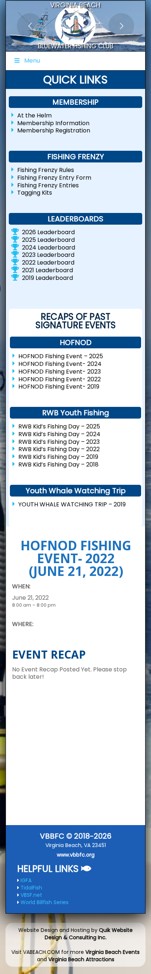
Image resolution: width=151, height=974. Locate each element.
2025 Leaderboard (48, 240)
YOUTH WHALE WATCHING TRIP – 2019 (72, 504)
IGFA (26, 880)
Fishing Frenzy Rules (45, 170)
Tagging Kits (34, 192)
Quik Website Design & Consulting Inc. (89, 933)
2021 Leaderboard (47, 270)
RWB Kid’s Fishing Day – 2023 (59, 441)
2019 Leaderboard (47, 277)
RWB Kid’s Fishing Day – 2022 (59, 449)
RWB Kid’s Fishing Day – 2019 (58, 457)
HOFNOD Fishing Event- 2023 (59, 371)
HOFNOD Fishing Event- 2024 (60, 364)
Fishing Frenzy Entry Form (54, 177)
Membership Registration (53, 130)
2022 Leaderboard (48, 262)
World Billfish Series (45, 902)
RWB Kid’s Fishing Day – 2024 (59, 434)
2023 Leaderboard (48, 255)
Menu (32, 60)
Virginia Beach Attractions (81, 959)
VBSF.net (31, 895)
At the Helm (34, 115)
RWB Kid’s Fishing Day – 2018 (58, 464)
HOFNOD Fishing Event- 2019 (58, 386)
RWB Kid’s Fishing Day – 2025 (59, 426)
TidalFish (31, 887)
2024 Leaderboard (48, 247)
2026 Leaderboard (48, 232)
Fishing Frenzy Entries (48, 185)
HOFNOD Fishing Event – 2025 (60, 356)
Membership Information (53, 123)
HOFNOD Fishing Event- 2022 (59, 379)
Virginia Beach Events (112, 952)
